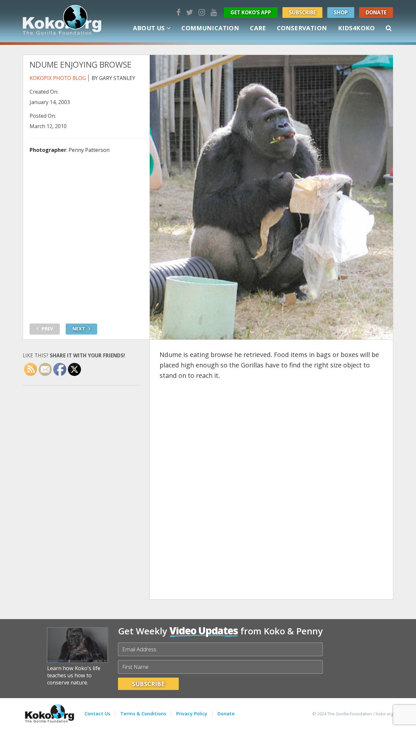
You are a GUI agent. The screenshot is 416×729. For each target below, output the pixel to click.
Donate (376, 12)
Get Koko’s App (250, 12)
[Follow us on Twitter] (189, 12)
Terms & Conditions (143, 713)
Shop (341, 12)
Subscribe (302, 12)
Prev (47, 328)
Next (78, 328)
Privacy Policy (191, 713)
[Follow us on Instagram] (201, 12)
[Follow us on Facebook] (178, 12)
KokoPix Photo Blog (58, 78)
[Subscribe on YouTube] (213, 12)
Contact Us (97, 713)
